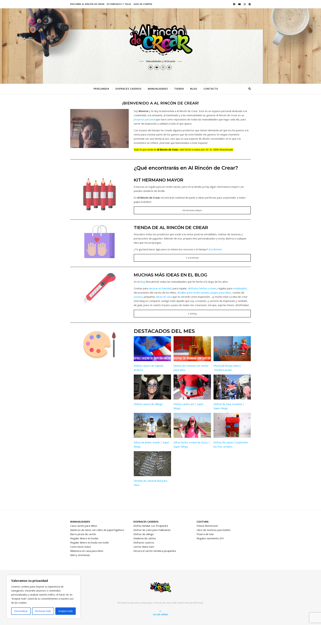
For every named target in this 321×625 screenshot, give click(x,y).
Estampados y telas (119, 4)
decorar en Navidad (160, 288)
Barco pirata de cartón (83, 534)
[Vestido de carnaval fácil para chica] (152, 463)
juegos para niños (221, 292)
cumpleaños (240, 288)
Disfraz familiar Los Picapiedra (150, 525)
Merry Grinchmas (80, 555)
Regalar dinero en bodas (84, 538)
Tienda (179, 88)
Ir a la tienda (192, 257)
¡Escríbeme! (215, 249)
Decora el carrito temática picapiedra (154, 551)
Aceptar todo (66, 611)
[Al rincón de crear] (160, 39)
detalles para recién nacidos (193, 292)
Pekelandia (101, 88)
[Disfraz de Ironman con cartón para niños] (192, 348)
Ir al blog (192, 313)
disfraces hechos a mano (202, 288)
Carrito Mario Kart (143, 546)
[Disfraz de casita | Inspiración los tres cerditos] (232, 425)
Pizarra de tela (205, 534)
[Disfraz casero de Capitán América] (152, 348)
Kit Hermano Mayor (192, 210)
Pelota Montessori (207, 525)
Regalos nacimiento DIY (210, 538)
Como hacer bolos (80, 546)
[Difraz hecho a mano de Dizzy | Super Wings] (192, 425)
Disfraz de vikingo (143, 534)
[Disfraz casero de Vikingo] (152, 387)
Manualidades (158, 88)
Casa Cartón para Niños (83, 525)
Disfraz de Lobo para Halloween (152, 530)
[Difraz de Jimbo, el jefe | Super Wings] (152, 425)
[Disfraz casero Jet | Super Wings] (192, 387)
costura (138, 296)
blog (142, 281)
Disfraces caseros (128, 88)
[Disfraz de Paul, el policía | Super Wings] (232, 387)
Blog (193, 88)
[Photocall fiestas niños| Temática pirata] (232, 348)
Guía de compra (143, 4)
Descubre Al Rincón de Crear (87, 4)
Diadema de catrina (144, 538)
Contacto (210, 88)
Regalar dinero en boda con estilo (89, 542)
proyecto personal (144, 119)
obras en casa (164, 296)
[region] (43, 596)
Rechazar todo (43, 611)
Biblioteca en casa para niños (86, 551)
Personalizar (21, 611)
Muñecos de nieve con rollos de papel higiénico (97, 530)
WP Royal (198, 602)
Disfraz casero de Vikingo (148, 404)
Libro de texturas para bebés (214, 530)
